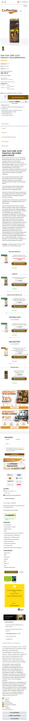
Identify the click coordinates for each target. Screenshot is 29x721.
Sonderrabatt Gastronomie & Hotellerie (13, 533)
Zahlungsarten (7, 524)
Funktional (7, 708)
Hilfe (5, 531)
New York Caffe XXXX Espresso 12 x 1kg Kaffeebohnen (19, 372)
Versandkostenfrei (11, 633)
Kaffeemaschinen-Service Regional (12, 547)
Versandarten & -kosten (10, 526)
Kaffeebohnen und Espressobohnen (10, 650)
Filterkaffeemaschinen (17, 658)
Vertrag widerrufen (11, 572)
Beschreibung (5, 123)
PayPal (6, 706)
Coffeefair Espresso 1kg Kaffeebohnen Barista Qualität (19, 256)
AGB (5, 555)
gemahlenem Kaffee (21, 648)
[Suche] (25, 5)
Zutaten (3, 128)
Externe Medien (9, 703)
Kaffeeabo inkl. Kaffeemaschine (12, 537)
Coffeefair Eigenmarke (9, 567)
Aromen (4, 654)
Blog (5, 561)
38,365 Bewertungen (14, 605)
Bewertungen (5, 145)
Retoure (6, 559)
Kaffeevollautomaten (15, 656)
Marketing (7, 701)
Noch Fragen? (5, 141)
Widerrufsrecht (7, 529)
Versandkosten (12, 81)
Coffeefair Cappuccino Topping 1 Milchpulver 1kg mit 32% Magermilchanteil (19, 299)
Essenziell (7, 698)
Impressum (7, 557)
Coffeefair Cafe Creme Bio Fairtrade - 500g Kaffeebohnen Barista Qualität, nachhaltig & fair (19, 350)
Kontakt (21, 572)
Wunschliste (5, 105)
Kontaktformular (10, 498)
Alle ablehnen (14, 718)
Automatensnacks (17, 652)
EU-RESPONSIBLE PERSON (9, 137)
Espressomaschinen (6, 661)
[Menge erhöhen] (5, 96)
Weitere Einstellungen (7, 709)
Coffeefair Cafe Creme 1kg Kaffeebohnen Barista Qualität (19, 324)
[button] (14, 102)
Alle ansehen (15, 319)
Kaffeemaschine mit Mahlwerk (19, 661)
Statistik (7, 699)
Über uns (6, 563)
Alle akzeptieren (14, 712)
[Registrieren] (5, 2)
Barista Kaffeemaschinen (18, 660)
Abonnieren (15, 454)
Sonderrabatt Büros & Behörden (12, 535)
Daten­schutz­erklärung (11, 695)
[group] (6, 259)
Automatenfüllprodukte (7, 652)
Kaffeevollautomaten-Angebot (11, 539)
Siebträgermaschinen (7, 660)
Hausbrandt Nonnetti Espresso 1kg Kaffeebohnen (19, 278)
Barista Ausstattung (9, 541)
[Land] (18, 2)
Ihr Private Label (8, 545)
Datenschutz (7, 552)
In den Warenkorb (18, 97)
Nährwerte (4, 132)
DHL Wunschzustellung (10, 704)
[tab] (14, 123)
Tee (22, 652)
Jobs (5, 565)
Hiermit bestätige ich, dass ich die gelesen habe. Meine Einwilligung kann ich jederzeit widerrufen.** (15, 449)
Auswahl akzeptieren (14, 715)
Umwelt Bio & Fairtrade (9, 543)
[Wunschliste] (20, 2)
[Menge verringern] (5, 98)
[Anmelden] (2, 2)
